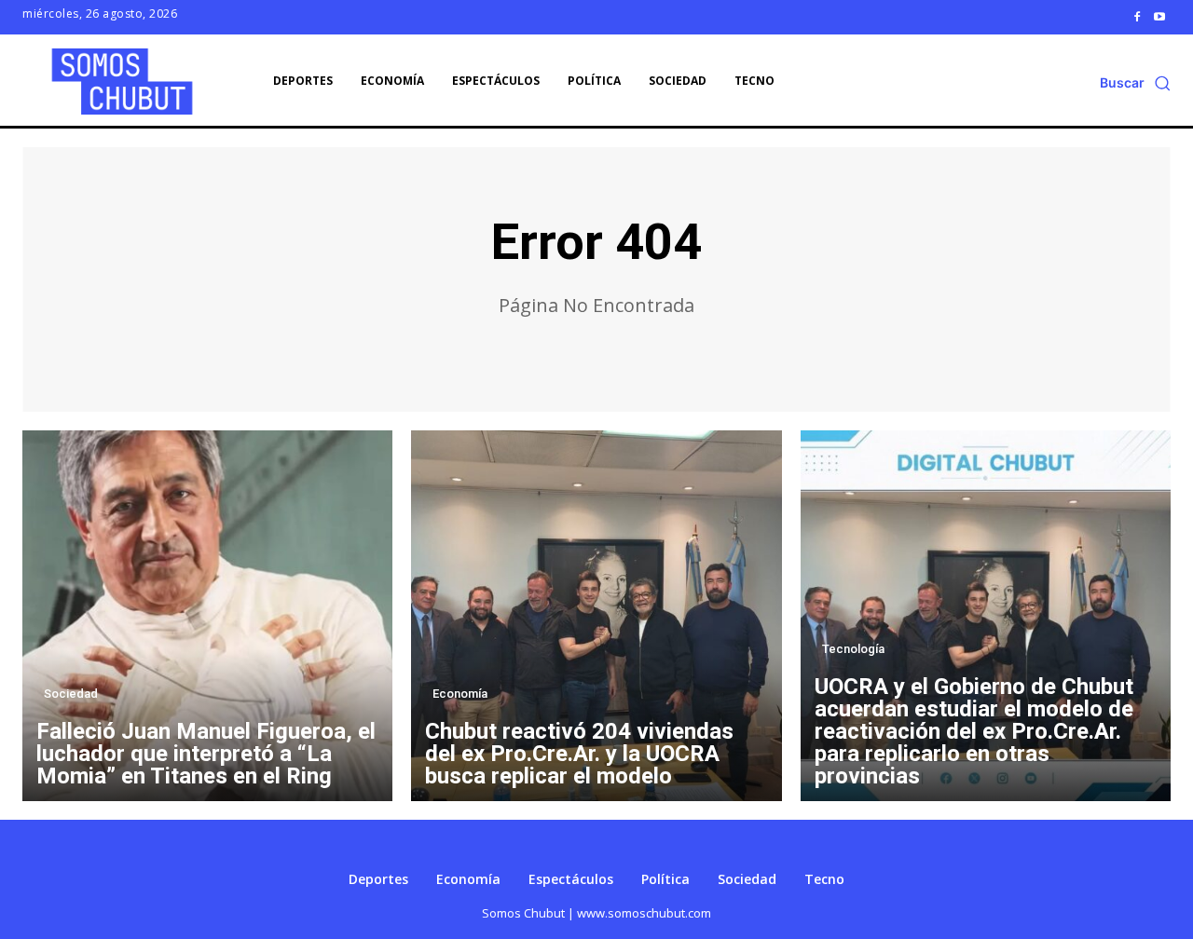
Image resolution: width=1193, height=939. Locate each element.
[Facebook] (1137, 17)
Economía (459, 694)
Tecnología (853, 649)
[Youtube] (1159, 17)
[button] (1135, 83)
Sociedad (71, 694)
